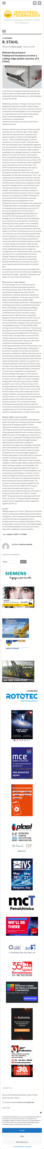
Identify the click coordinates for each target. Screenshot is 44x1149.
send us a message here (25, 1102)
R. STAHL (10, 42)
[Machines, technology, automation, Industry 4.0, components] (22, 14)
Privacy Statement (19, 1146)
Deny (22, 1136)
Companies (7, 38)
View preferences (22, 1142)
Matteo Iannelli (16, 47)
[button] (41, 1113)
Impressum (28, 1146)
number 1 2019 (12, 534)
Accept (22, 1130)
